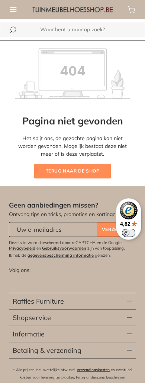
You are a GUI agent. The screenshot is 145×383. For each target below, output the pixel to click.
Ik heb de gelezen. (60, 255)
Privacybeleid (22, 248)
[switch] (128, 233)
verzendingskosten (93, 369)
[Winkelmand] (131, 9)
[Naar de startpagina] (72, 9)
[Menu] (13, 9)
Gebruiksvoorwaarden (64, 248)
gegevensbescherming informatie (61, 255)
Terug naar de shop (73, 171)
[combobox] (72, 29)
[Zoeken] (13, 30)
